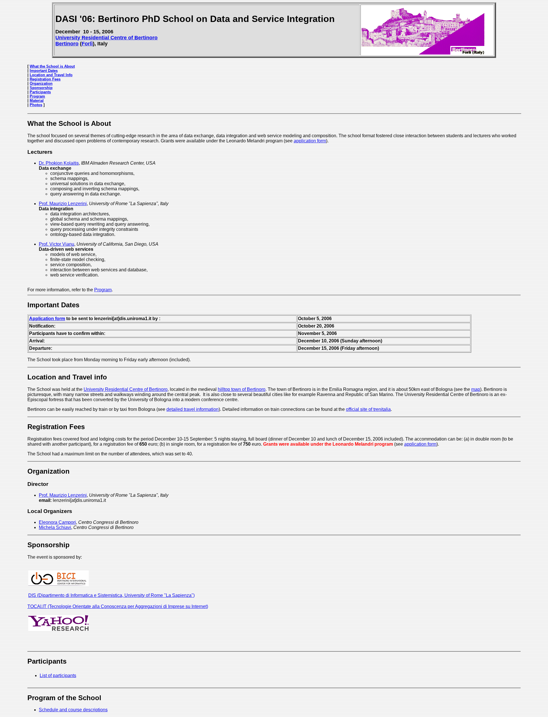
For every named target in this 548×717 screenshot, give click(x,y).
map (475, 389)
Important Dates (44, 70)
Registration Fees (45, 79)
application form (310, 140)
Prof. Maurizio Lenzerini (63, 203)
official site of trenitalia (368, 409)
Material (37, 100)
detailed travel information (192, 409)
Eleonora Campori (57, 522)
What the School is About (52, 66)
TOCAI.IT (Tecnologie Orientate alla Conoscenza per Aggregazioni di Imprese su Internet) (117, 606)
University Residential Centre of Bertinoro (106, 38)
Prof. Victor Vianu (56, 244)
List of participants (58, 675)
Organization (41, 83)
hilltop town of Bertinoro (241, 389)
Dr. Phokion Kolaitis (59, 163)
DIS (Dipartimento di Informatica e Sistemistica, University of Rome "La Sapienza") (111, 595)
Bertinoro (66, 44)
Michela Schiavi (55, 527)
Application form (47, 318)
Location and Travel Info (51, 75)
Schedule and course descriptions (73, 709)
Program (37, 96)
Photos (36, 105)
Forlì (87, 44)
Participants (40, 92)
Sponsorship (41, 88)
